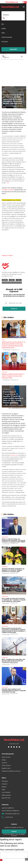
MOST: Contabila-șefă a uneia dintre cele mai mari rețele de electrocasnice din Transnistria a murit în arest (13, 661)
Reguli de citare (6, 768)
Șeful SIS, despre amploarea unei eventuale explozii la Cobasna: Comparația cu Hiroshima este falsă (14, 690)
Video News (4, 372)
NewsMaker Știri (6, 379)
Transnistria (6, 389)
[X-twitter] (11, 747)
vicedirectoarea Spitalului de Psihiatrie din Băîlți (12, 282)
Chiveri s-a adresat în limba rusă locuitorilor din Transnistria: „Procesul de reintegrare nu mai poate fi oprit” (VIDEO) (13, 540)
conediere (5, 279)
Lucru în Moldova (6, 792)
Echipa (4, 760)
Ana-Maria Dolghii (6, 349)
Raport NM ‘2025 (6, 798)
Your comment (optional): (12, 850)
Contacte (4, 762)
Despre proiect (6, 757)
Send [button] (1, 860)
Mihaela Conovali (5, 693)
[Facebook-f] (8, 747)
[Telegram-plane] (19, 747)
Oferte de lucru (6, 765)
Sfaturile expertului (6, 795)
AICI (8, 183)
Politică (3, 340)
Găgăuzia (4, 786)
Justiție (3, 789)
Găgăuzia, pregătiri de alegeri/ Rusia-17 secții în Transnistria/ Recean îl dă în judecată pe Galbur (13, 376)
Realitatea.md (14, 455)
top (18, 279)
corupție (11, 279)
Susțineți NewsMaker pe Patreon (11, 771)
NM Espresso (5, 781)
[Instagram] (14, 747)
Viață (4, 92)
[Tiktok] (16, 747)
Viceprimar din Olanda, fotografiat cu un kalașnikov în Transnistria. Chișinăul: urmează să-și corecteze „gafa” (13, 570)
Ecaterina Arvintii (7, 106)
